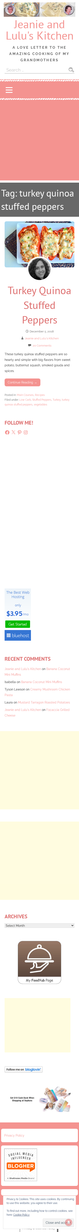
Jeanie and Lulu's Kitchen (40, 30)
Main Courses (25, 395)
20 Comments (42, 345)
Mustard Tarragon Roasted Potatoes (44, 702)
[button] (9, 90)
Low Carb (25, 399)
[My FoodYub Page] (39, 983)
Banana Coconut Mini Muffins (41, 682)
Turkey (57, 399)
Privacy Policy (14, 1135)
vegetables (40, 404)
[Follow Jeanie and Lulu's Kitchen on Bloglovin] (24, 1071)
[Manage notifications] (68, 1222)
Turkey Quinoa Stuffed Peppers (39, 304)
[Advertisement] (39, 141)
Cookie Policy (21, 1214)
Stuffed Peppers (41, 399)
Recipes (40, 395)
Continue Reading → (22, 382)
